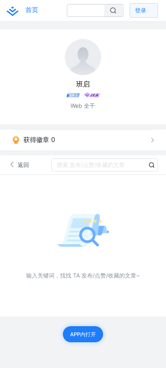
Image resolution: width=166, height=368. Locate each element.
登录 (140, 10)
